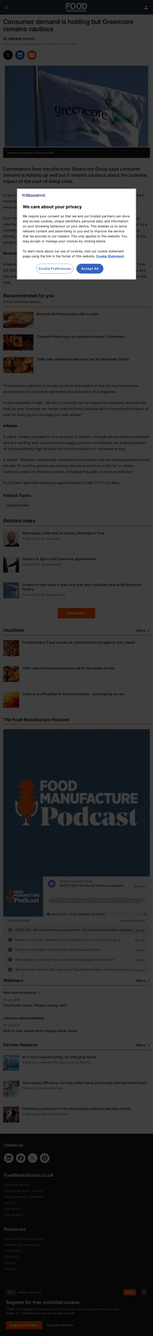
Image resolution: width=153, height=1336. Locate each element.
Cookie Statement (110, 256)
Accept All (90, 269)
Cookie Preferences (54, 269)
